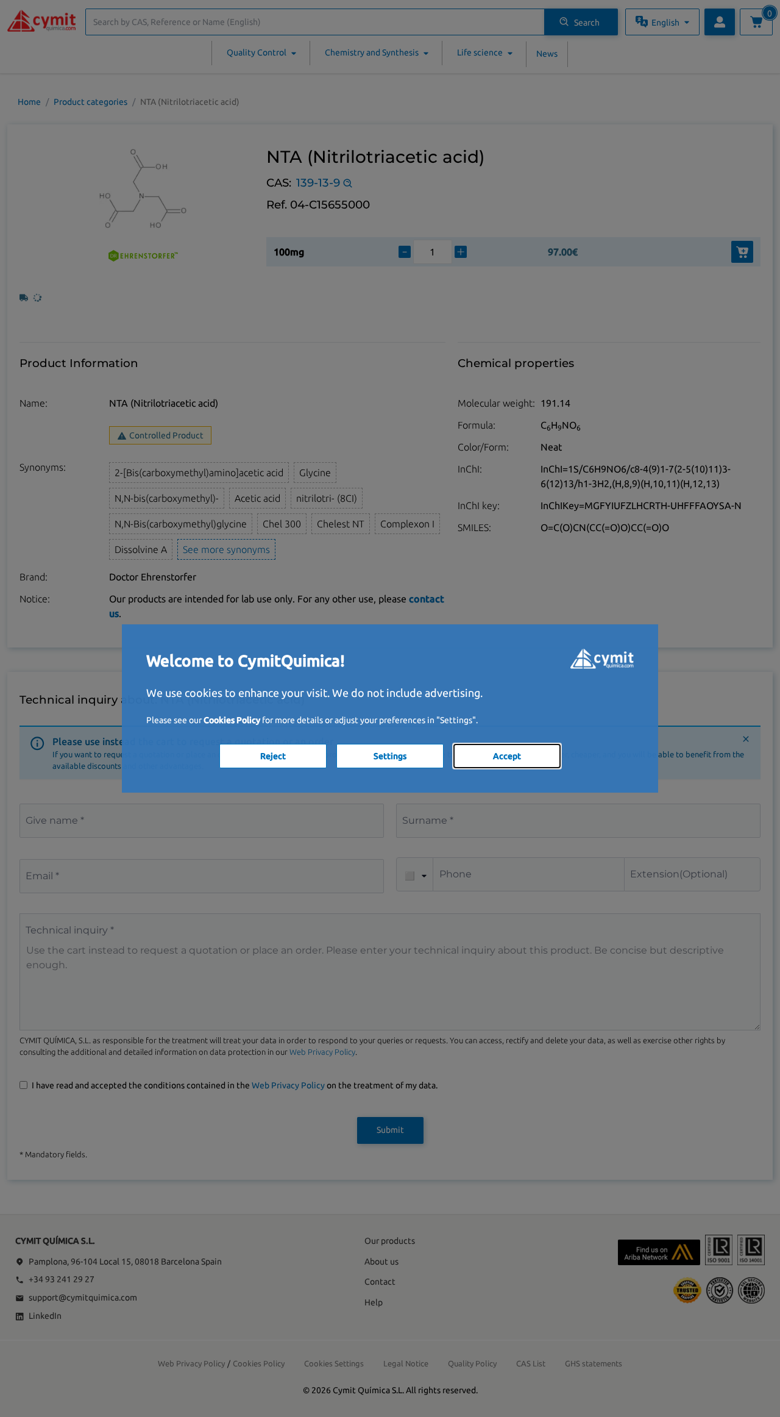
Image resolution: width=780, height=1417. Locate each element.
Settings (390, 756)
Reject (273, 756)
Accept (507, 756)
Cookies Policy (232, 720)
